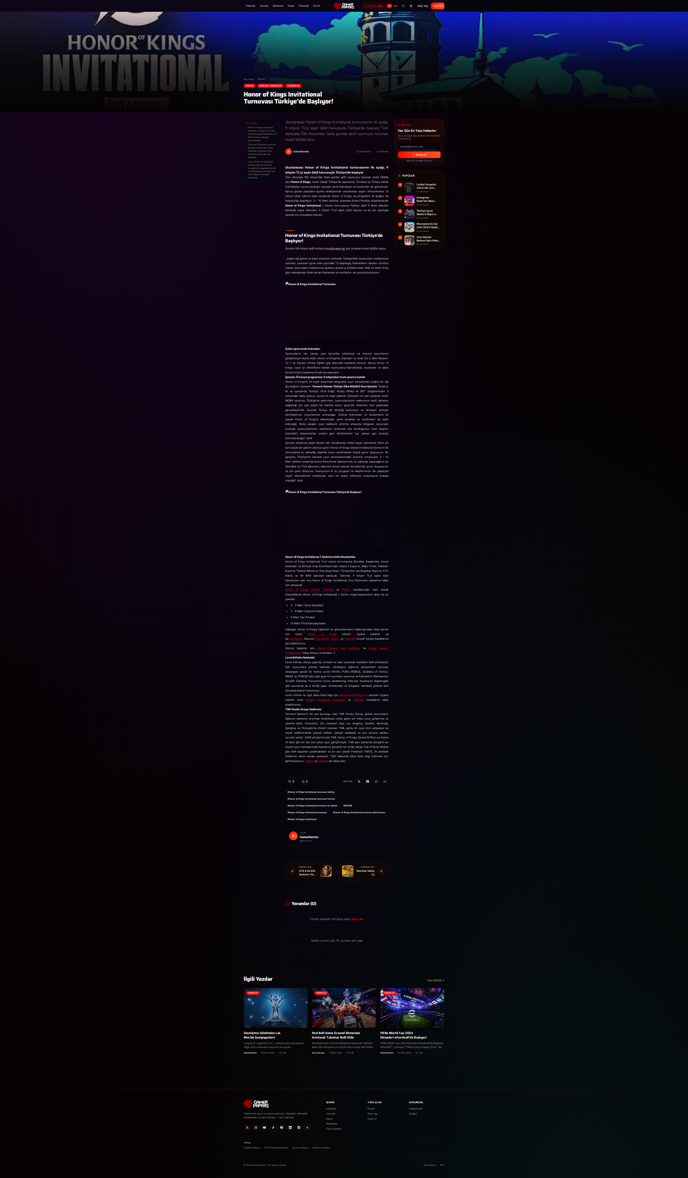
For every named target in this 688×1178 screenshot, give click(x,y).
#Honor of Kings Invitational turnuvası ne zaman (312, 805)
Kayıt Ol (437, 5)
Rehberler (278, 5)
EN (395, 6)
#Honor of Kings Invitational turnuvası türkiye (311, 792)
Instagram (295, 638)
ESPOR (261, 79)
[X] (247, 1127)
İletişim (413, 1113)
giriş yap (357, 919)
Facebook (321, 638)
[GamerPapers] (344, 6)
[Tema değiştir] (411, 5)
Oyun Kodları (333, 1128)
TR (389, 6)
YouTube (358, 699)
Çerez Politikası (300, 1147)
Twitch (346, 589)
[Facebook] (281, 1127)
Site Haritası (430, 1165)
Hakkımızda (416, 1108)
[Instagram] (255, 1127)
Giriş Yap (422, 5)
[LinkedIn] (290, 1127)
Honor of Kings (322, 634)
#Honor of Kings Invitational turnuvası (307, 812)
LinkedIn (323, 761)
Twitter (334, 638)
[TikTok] (273, 1127)
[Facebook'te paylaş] (367, 781)
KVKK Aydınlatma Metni (276, 1147)
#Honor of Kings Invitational (302, 819)
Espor (291, 5)
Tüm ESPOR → (435, 980)
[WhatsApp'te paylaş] (376, 781)
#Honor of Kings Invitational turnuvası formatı (311, 798)
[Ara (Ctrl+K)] (403, 5)
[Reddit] (298, 1127)
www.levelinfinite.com (353, 695)
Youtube (350, 638)
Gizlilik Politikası (252, 1147)
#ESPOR (347, 805)
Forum (316, 5)
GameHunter (309, 837)
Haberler (250, 5)
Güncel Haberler (270, 85)
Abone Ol (421, 154)
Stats (375, 5)
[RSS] (307, 1127)
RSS (442, 1165)
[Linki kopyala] (384, 781)
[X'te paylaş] (359, 781)
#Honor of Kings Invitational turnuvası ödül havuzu (359, 812)
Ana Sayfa (249, 79)
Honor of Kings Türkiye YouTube (310, 589)
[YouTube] (264, 1127)
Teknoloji (304, 5)
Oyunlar (264, 5)
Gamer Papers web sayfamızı (338, 648)
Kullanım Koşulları (321, 1147)
